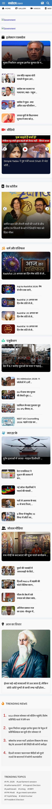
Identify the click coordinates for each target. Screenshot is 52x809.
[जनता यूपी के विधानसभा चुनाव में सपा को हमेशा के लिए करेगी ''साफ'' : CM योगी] (8, 118)
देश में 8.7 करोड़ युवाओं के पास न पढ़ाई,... (23, 366)
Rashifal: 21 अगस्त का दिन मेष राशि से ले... (27, 301)
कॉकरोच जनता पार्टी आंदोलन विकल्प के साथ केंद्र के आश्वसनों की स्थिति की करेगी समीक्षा (28, 743)
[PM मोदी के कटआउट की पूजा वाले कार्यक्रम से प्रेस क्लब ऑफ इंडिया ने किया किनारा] (26, 545)
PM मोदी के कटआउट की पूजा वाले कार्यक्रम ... (25, 555)
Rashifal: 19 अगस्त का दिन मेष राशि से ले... (27, 328)
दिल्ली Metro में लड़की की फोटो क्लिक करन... (28, 583)
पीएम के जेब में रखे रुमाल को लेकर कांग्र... (26, 596)
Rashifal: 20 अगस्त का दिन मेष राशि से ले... (27, 315)
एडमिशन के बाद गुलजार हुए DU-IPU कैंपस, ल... (28, 407)
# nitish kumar (26, 796)
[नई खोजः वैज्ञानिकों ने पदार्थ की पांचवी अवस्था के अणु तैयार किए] (8, 490)
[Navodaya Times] (15, 2)
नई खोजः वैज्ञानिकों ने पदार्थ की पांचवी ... (26, 489)
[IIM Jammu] (8, 29)
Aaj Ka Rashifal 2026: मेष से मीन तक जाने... (29, 288)
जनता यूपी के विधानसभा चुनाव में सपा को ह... (27, 117)
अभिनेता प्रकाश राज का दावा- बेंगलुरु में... (25, 609)
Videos (37, 8)
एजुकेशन (11, 341)
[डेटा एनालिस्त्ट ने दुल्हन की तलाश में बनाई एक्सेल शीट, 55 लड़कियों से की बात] (8, 473)
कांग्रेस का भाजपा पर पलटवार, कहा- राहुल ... (27, 90)
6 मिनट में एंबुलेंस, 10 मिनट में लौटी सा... (26, 515)
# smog (21, 789)
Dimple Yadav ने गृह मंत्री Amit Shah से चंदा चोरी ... (26, 163)
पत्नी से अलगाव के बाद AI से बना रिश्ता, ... (26, 502)
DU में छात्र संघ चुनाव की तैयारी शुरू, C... (26, 394)
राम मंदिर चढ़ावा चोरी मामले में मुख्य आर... (26, 77)
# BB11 (30, 789)
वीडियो (10, 130)
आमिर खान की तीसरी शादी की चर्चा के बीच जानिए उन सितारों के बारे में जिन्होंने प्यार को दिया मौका (24, 228)
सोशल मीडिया (15, 528)
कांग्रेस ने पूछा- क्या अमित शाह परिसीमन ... (26, 104)
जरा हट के (11, 433)
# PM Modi (9, 792)
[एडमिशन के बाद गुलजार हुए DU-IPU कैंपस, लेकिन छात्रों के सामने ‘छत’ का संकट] (8, 408)
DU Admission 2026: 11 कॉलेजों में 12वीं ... (28, 380)
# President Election (14, 799)
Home (8, 8)
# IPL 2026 (9, 782)
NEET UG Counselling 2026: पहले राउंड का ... (28, 420)
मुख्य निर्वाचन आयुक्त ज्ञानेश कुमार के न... (23, 63)
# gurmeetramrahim (26, 792)
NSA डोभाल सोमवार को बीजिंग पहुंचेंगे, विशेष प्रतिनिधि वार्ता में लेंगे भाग (28, 718)
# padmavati (10, 789)
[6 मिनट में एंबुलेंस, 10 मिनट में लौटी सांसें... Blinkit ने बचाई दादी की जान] (8, 516)
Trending (16, 703)
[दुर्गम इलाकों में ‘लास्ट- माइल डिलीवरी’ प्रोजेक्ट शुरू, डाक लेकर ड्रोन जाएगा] (26, 449)
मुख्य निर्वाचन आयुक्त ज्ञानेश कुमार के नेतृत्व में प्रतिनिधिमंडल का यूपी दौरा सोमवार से (28, 730)
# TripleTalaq (10, 796)
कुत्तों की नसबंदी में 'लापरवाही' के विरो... (25, 570)
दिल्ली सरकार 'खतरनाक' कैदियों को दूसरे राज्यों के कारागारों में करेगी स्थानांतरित (26, 755)
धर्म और (15, 248)
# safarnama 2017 (12, 785)
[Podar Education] (8, 20)
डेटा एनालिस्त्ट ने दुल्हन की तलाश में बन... (25, 474)
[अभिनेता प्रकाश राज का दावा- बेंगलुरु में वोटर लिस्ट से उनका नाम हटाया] (8, 610)
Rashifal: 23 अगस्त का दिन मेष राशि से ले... (24, 274)
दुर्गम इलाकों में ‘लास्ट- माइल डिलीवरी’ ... (22, 458)
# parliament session (27, 782)
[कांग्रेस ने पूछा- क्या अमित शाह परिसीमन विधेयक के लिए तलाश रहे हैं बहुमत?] (8, 104)
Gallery (22, 8)
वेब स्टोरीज (11, 186)
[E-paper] (42, 3)
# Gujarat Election (31, 785)
